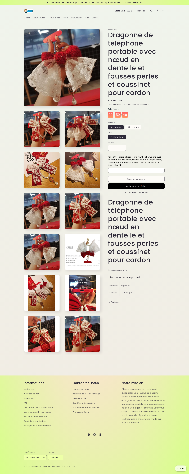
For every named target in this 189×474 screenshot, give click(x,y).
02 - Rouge (133, 127)
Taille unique (117, 137)
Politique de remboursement (38, 425)
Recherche (29, 389)
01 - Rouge (116, 127)
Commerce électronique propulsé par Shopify (56, 466)
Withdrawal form (81, 412)
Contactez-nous (81, 389)
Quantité (112, 143)
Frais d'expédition (115, 104)
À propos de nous (32, 394)
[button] (151, 11)
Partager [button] (115, 302)
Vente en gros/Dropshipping (37, 412)
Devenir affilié (79, 398)
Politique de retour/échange (86, 394)
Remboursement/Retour (35, 416)
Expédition (29, 398)
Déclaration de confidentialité (38, 407)
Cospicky (34, 466)
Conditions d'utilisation (35, 421)
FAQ (26, 403)
